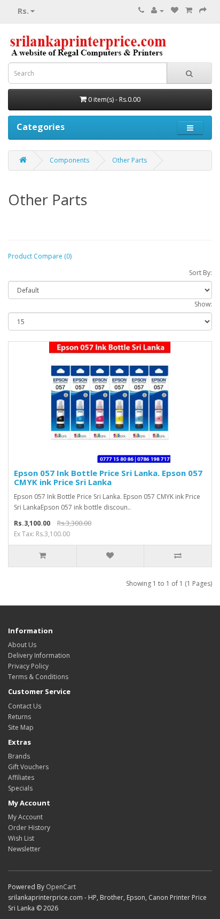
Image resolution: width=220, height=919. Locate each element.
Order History (29, 827)
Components (69, 160)
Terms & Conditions (38, 676)
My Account (25, 816)
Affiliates (21, 777)
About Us (22, 644)
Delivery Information (39, 655)
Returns (19, 716)
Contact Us (24, 706)
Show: (203, 304)
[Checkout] (203, 10)
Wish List (21, 838)
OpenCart (61, 886)
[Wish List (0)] (174, 10)
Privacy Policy (28, 666)
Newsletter (24, 848)
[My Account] (157, 10)
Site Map (21, 727)
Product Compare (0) (40, 256)
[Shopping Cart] (188, 10)
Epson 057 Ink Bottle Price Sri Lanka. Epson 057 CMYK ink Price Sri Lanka (108, 477)
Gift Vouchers (28, 766)
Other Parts (129, 160)
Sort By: (200, 272)
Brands (19, 756)
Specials (20, 788)
